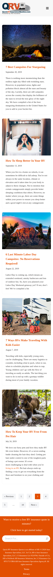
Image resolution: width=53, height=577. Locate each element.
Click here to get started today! (26, 530)
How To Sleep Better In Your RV (25, 160)
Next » (34, 505)
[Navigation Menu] (47, 8)
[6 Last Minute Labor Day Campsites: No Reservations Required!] (26, 230)
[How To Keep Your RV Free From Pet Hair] (26, 408)
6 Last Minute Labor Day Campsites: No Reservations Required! (23, 259)
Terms (26, 569)
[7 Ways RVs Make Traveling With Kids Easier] (26, 316)
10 (23, 505)
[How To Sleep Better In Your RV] (26, 137)
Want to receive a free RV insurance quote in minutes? (26, 521)
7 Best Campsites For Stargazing (25, 66)
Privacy (26, 574)
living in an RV (12, 468)
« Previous (9, 496)
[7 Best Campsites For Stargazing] (26, 43)
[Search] (47, 539)
